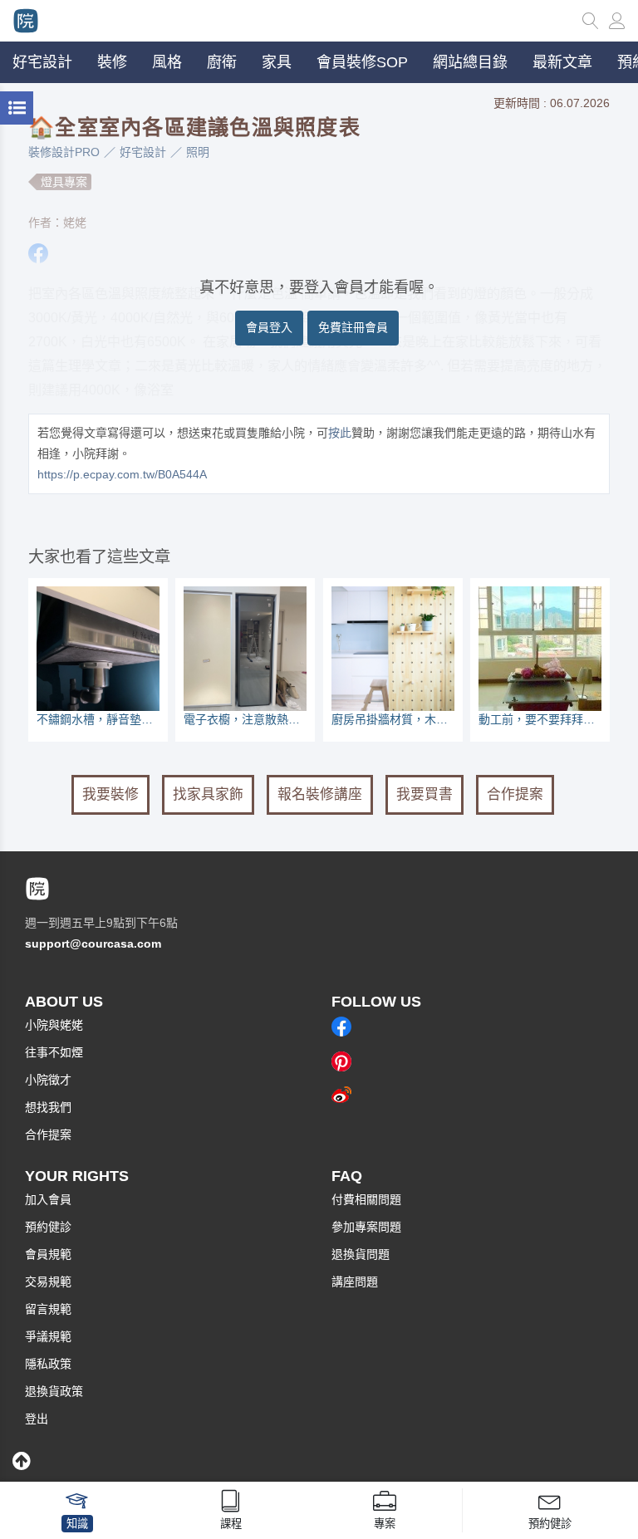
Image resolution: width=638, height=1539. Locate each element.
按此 (339, 432)
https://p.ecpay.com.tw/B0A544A (122, 474)
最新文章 (562, 62)
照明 (197, 152)
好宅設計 (143, 152)
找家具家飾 (208, 794)
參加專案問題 (366, 1226)
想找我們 (48, 1107)
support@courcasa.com (93, 943)
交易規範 (48, 1281)
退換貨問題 (360, 1254)
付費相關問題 (366, 1199)
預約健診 (48, 1226)
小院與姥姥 (54, 1025)
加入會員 (48, 1199)
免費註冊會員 (353, 327)
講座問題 (354, 1281)
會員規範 (48, 1254)
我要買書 (424, 794)
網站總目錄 (470, 62)
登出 (36, 1418)
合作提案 (515, 794)
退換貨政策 (54, 1391)
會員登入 (269, 327)
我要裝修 (110, 794)
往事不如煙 (54, 1052)
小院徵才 (48, 1079)
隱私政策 (48, 1363)
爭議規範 (48, 1336)
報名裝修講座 (319, 794)
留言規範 (48, 1309)
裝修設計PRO (64, 152)
